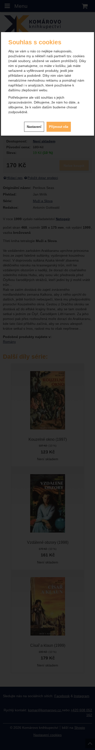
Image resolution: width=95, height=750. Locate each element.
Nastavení (34, 127)
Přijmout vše (58, 127)
